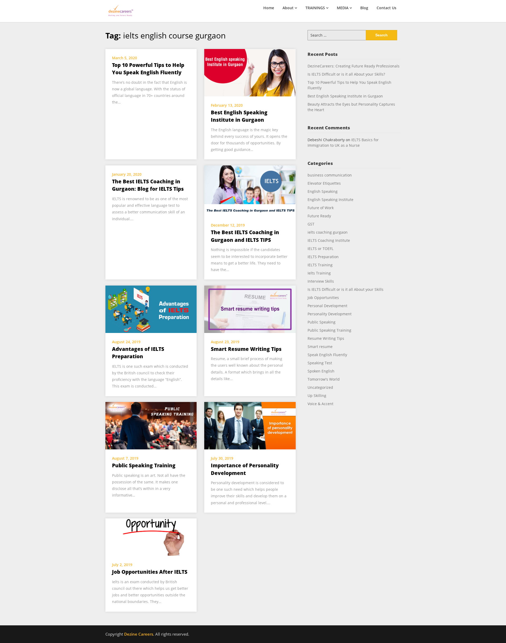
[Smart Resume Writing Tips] (249, 308)
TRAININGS (315, 7)
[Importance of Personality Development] (249, 425)
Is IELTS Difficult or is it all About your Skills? (346, 74)
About (288, 7)
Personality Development (330, 313)
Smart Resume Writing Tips (246, 349)
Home (268, 7)
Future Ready (319, 215)
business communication (330, 175)
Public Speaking (321, 322)
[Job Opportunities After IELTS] (151, 536)
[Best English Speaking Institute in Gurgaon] (249, 72)
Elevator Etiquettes (324, 183)
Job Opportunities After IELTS (149, 571)
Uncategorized (320, 387)
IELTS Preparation (323, 256)
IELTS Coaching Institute (329, 240)
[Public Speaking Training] (151, 425)
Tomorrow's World (324, 379)
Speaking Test (320, 362)
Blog (364, 7)
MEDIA (342, 7)
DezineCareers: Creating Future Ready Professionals (354, 65)
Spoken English (321, 371)
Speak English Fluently (327, 354)
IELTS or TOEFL (320, 248)
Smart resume (320, 346)
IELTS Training (320, 264)
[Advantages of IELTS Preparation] (151, 308)
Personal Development (327, 305)
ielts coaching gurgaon (328, 232)
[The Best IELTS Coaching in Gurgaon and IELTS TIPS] (249, 190)
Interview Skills (321, 281)
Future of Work (321, 207)
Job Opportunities (323, 297)
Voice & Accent (320, 403)
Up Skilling (317, 395)
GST (311, 224)
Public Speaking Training (144, 465)
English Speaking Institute (330, 199)
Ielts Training (319, 273)
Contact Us (386, 7)
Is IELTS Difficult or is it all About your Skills (345, 289)
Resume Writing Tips (326, 338)
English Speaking (323, 191)
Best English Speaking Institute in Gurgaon (345, 96)
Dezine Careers (138, 634)
